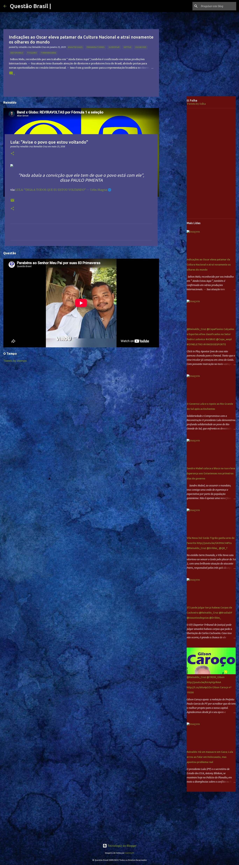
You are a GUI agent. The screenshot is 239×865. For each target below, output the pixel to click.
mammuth (129, 853)
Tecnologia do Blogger (121, 845)
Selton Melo (16, 53)
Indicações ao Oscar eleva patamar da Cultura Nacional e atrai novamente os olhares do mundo (209, 264)
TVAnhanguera (48, 53)
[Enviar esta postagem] (12, 201)
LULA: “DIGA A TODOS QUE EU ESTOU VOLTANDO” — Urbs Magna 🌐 (63, 189)
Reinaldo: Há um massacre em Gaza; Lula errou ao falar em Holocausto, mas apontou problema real (210, 756)
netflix (127, 47)
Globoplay (114, 47)
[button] (12, 153)
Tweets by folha (196, 103)
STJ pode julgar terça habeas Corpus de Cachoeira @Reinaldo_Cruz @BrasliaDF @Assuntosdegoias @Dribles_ (209, 612)
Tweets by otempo (15, 360)
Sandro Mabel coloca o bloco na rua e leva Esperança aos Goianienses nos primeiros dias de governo (211, 473)
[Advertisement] (175, 151)
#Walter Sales (75, 47)
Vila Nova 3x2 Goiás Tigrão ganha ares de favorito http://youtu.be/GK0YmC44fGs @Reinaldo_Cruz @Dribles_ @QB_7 (210, 543)
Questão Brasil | (30, 6)
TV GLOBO (32, 53)
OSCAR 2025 (140, 47)
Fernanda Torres (96, 47)
